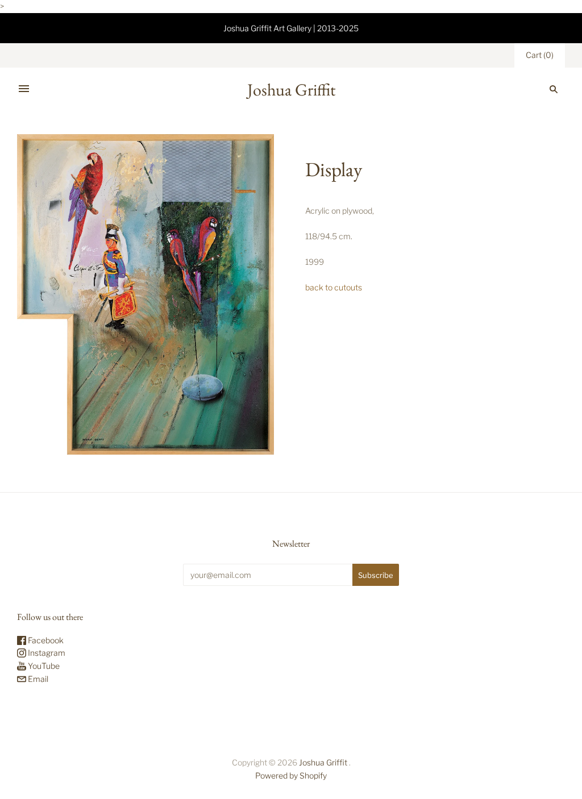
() (540, 55)
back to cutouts (333, 287)
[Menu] (24, 89)
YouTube (43, 666)
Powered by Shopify (291, 775)
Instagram (45, 652)
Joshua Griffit (324, 762)
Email (37, 679)
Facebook (45, 640)
